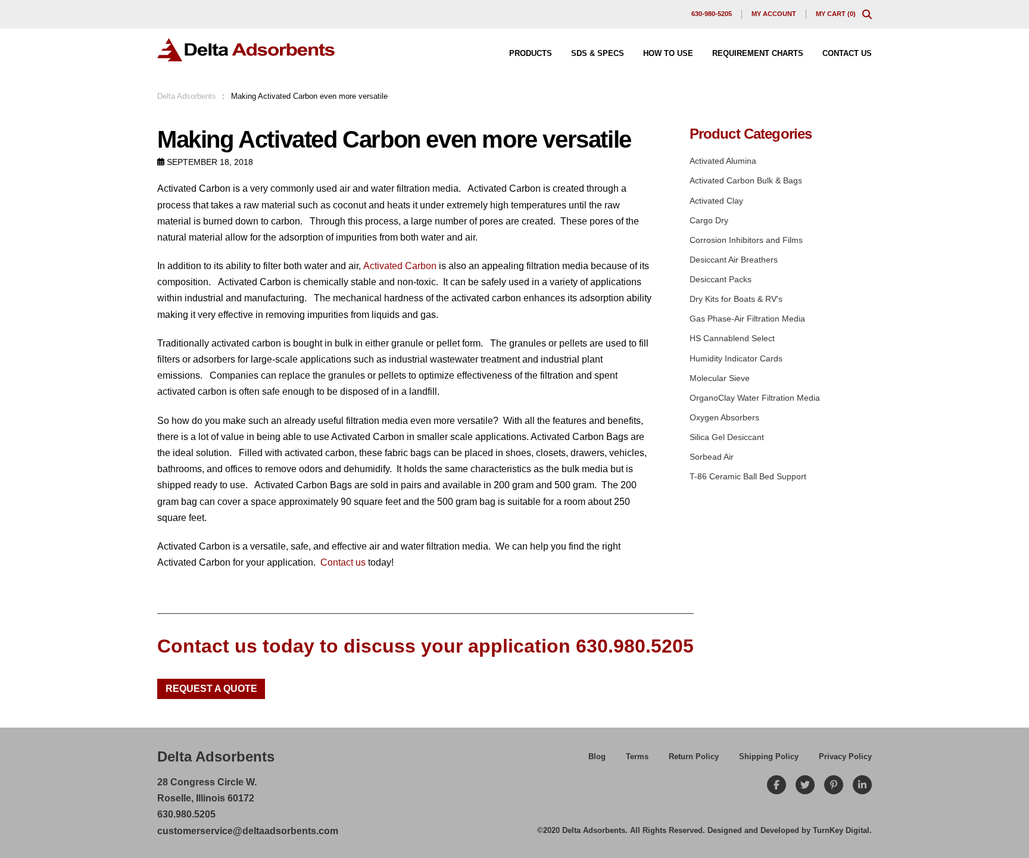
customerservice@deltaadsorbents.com (247, 831)
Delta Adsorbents (186, 96)
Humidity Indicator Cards (736, 358)
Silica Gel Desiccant (727, 437)
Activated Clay (716, 200)
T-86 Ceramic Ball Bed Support (748, 476)
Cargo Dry (709, 220)
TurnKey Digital (841, 830)
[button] (867, 14)
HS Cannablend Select (732, 338)
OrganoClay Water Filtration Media (755, 398)
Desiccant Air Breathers (734, 259)
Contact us (343, 562)
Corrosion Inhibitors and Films (746, 240)
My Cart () (836, 13)
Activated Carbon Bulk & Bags (746, 180)
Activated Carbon (399, 266)
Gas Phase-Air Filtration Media (747, 318)
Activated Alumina (723, 161)
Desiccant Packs (721, 279)
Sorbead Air (712, 456)
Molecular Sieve (720, 378)
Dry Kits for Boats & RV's (736, 299)
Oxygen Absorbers (724, 417)
